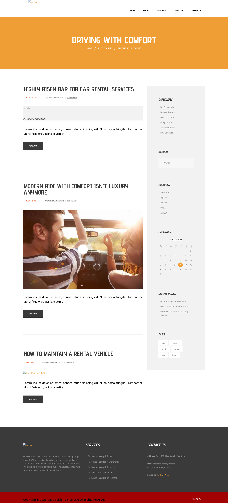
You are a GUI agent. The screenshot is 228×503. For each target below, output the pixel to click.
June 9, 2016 (30, 362)
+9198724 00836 (163, 475)
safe (163, 355)
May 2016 (164, 207)
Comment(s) (72, 98)
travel (174, 355)
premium (177, 349)
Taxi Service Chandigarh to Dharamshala (103, 461)
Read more (33, 146)
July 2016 (164, 197)
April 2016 (164, 213)
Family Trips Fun (166, 122)
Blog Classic (105, 48)
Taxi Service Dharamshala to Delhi (101, 472)
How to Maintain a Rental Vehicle (68, 353)
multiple (164, 349)
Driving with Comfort (167, 117)
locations (175, 343)
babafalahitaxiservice (55, 98)
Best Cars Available (167, 107)
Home (89, 48)
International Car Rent (168, 127)
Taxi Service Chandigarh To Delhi (100, 456)
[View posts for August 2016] (160, 239)
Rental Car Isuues (167, 132)
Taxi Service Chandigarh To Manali (101, 467)
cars (163, 343)
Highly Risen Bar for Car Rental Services (79, 89)
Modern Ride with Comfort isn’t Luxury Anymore (76, 189)
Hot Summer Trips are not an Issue (173, 301)
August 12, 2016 (31, 201)
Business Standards (168, 112)
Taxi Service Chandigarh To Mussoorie (103, 478)
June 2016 (164, 202)
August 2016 (165, 192)
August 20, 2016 (31, 98)
